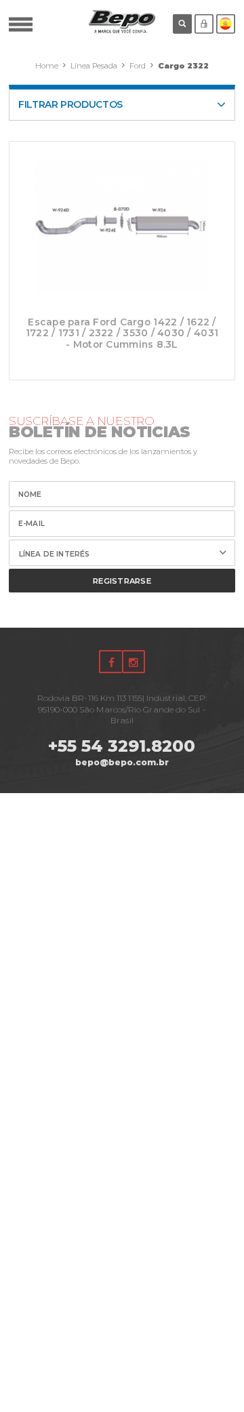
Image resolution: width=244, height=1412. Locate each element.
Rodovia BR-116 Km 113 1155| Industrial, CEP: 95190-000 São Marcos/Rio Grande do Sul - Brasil (122, 709)
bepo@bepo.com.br (122, 762)
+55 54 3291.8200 (121, 746)
